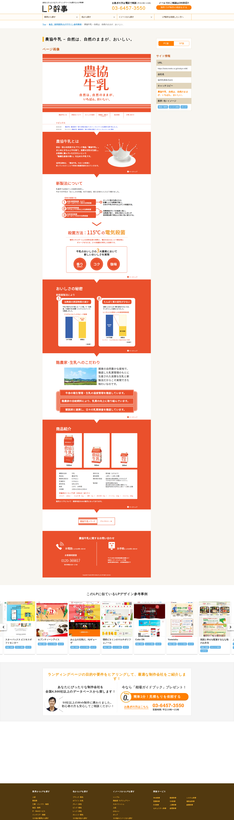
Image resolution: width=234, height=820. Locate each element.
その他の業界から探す (40, 818)
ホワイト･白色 (78, 801)
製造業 (34, 801)
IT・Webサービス (38, 811)
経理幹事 (173, 808)
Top (44, 24)
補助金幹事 (190, 801)
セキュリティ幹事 (159, 808)
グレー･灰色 (77, 804)
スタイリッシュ (118, 804)
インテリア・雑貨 (38, 815)
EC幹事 (156, 805)
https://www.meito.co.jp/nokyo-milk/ (173, 68)
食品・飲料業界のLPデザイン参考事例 (65, 24)
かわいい (116, 811)
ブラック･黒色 (78, 797)
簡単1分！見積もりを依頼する (157, 696)
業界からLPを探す (41, 791)
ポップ (184, 107)
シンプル (116, 797)
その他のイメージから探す (122, 818)
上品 (114, 808)
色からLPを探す (80, 791)
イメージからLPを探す (124, 791)
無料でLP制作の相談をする (174, 7)
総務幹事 (189, 805)
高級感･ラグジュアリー (121, 801)
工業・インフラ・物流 (40, 804)
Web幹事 (156, 798)
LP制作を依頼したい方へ (173, 17)
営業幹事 (156, 801)
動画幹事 (173, 798)
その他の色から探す (80, 818)
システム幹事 (191, 798)
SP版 (181, 43)
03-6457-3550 (129, 7)
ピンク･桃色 (77, 808)
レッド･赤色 (174, 107)
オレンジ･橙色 (78, 815)
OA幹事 (173, 801)
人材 (34, 797)
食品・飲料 (163, 107)
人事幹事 (173, 805)
